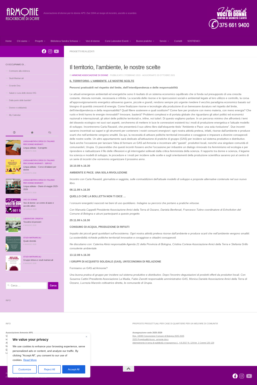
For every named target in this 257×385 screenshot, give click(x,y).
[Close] (86, 336)
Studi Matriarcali (16, 78)
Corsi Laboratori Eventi (116, 41)
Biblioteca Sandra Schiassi (64, 41)
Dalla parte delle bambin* (20, 100)
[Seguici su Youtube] (56, 51)
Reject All (49, 369)
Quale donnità (29, 241)
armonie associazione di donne (90, 75)
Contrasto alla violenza (19, 71)
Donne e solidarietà (18, 108)
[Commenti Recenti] (49, 132)
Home (8, 41)
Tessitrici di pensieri (32, 222)
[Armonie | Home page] (23, 14)
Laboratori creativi (33, 219)
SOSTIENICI (193, 41)
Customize (24, 369)
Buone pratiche (144, 41)
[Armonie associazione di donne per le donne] (44, 51)
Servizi (163, 41)
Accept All (73, 369)
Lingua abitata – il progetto (35, 148)
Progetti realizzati (82, 51)
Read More (30, 359)
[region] (49, 355)
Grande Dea (14, 85)
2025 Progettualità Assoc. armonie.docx (150, 339)
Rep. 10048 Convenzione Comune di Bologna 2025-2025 (158, 336)
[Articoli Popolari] (32, 132)
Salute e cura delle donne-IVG (22, 93)
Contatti (178, 41)
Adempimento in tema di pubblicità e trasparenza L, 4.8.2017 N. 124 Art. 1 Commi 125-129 (173, 343)
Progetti (39, 41)
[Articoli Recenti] (14, 132)
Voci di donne (93, 41)
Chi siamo (22, 41)
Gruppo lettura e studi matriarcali (38, 260)
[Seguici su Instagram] (50, 51)
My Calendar (15, 115)
